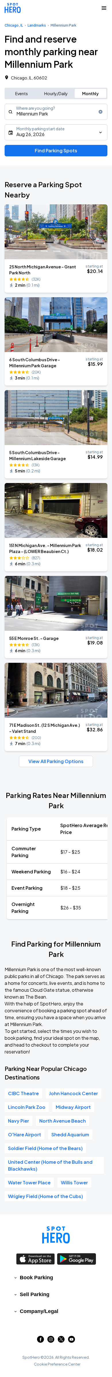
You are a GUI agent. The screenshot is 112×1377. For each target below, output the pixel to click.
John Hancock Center (73, 1093)
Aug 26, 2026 (30, 134)
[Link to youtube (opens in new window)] (71, 1341)
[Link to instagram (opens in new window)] (50, 1341)
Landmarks (37, 25)
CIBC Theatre (23, 1093)
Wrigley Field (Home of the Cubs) (45, 1196)
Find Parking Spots (56, 150)
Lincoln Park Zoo (26, 1107)
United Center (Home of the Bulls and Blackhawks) (50, 1165)
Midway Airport (73, 1107)
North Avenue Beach (62, 1121)
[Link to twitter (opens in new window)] (61, 1341)
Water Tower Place (29, 1183)
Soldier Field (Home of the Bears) (45, 1148)
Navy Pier (18, 1121)
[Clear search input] (100, 111)
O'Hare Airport (24, 1134)
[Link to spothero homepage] (56, 1235)
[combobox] (56, 112)
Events (21, 93)
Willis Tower (74, 1183)
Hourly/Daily (56, 93)
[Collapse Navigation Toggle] (104, 8)
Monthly (90, 93)
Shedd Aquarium (70, 1134)
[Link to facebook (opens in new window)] (40, 1341)
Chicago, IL (14, 25)
